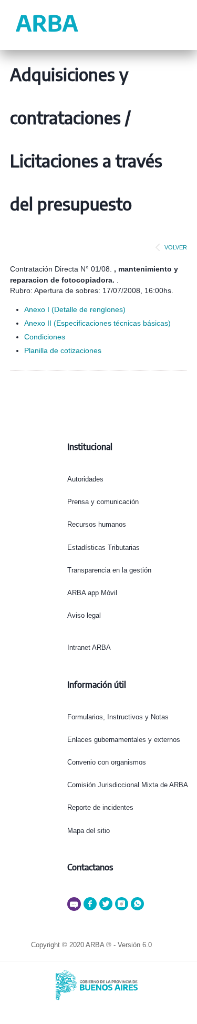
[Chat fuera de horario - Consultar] (75, 908)
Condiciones (44, 337)
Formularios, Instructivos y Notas (118, 717)
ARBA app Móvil (92, 593)
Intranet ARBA (89, 647)
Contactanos (90, 867)
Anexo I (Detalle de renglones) (75, 309)
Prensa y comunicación (103, 502)
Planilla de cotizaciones (62, 350)
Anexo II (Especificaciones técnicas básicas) (97, 323)
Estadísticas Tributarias (103, 547)
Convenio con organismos (106, 762)
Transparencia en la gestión (109, 570)
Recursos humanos (96, 524)
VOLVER (175, 247)
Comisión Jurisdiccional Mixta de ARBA (127, 785)
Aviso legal (84, 615)
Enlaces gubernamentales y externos (123, 740)
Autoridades (85, 479)
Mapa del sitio (88, 831)
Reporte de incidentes (100, 807)
